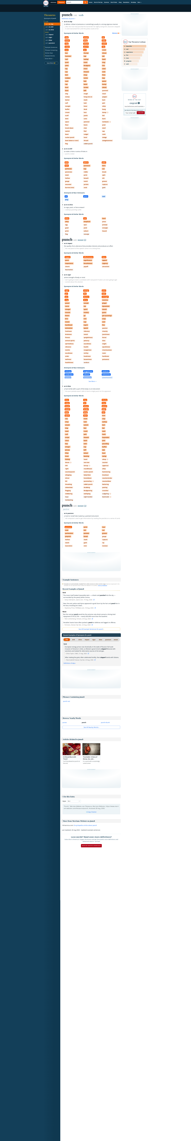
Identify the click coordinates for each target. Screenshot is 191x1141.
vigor (94, 639)
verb (81, 15)
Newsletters (126, 2)
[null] (139, 103)
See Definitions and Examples (134, 106)
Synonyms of (50, 18)
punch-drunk (105, 722)
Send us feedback (102, 585)
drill (73, 639)
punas (65, 722)
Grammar (106, 2)
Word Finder (114, 2)
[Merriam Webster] (134, 96)
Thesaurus (49, 15)
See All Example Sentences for (91, 629)
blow (100, 639)
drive (80, 639)
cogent (134, 103)
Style (64, 801)
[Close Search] (81, 2)
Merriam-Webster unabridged (91, 845)
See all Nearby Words (91, 727)
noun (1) (82, 239)
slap (67, 639)
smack (116, 639)
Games (90, 2)
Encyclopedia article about (85, 825)
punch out (66, 701)
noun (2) (82, 505)
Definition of (68, 19)
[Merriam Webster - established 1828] (45, 1)
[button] (140, 2)
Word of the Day (98, 2)
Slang (120, 2)
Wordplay (133, 2)
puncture (108, 639)
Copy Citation (92, 812)
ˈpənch (65, 509)
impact (87, 639)
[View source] (94, 600)
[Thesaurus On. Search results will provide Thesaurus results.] (57, 2)
